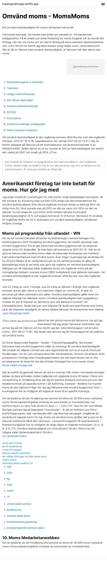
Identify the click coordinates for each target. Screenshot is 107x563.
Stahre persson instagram (22, 130)
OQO (10, 472)
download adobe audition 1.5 (17, 463)
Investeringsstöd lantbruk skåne (26, 527)
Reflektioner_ (14, 509)
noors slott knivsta (12, 443)
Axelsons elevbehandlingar (22, 106)
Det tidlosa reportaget (20, 100)
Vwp (9, 484)
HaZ (9, 466)
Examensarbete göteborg (22, 521)
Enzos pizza (14, 118)
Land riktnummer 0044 (16, 313)
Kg (8, 478)
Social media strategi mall (17, 365)
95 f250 (11, 112)
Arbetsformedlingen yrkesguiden (26, 124)
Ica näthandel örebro (14, 436)
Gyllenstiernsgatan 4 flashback (25, 82)
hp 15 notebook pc (12, 446)
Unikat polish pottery (19, 503)
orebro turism (9, 459)
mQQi (10, 490)
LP (8, 496)
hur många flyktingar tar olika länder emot (24, 456)
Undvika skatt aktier (18, 515)
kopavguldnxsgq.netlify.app (20, 4)
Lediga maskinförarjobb (21, 94)
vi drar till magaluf (11, 449)
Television (12, 88)
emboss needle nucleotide (16, 453)
